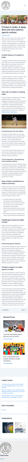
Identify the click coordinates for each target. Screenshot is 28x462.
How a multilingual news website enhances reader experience (11, 359)
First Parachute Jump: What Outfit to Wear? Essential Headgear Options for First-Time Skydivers (12, 386)
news (4, 338)
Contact (4, 410)
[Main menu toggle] (25, 5)
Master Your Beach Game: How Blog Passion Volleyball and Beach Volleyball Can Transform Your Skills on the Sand (13, 391)
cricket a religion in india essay (9, 112)
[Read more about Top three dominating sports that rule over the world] (14, 326)
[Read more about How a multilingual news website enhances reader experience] (14, 348)
